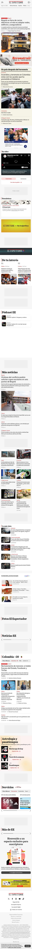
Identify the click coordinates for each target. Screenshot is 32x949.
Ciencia (3, 413)
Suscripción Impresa (16, 904)
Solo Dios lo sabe (6, 113)
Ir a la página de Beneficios (16, 872)
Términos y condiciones (16, 916)
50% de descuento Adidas (8, 795)
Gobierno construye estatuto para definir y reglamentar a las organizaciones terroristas (8, 270)
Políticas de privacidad (16, 918)
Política (3, 691)
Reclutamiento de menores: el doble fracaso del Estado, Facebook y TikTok (16, 668)
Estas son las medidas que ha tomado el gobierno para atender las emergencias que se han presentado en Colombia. (15, 83)
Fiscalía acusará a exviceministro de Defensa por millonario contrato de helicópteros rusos (23, 505)
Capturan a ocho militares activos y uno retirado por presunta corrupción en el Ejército (15, 424)
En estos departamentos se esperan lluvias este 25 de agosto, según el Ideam (21, 531)
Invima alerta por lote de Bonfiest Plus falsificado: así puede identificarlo (8, 463)
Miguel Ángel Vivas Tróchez (14, 31)
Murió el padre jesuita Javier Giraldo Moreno (20, 565)
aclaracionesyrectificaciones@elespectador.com (20, 932)
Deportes (9, 316)
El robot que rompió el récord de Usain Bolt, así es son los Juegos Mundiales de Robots (15, 416)
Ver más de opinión (15, 182)
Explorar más (15, 751)
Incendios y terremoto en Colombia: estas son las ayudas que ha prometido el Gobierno (16, 77)
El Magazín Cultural (5, 118)
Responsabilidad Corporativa (16, 914)
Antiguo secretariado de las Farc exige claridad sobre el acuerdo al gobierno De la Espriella (15, 709)
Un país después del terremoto (14, 69)
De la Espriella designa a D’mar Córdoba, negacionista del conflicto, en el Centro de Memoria (23, 696)
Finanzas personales (5, 500)
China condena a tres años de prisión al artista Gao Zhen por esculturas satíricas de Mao (14, 433)
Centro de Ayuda (16, 920)
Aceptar (28, 946)
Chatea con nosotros (17, 909)
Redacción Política (7, 703)
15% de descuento (25, 795)
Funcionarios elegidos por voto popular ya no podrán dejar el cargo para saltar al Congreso (20, 548)
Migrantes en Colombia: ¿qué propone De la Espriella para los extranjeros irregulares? (14, 171)
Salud (2, 460)
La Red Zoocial (4, 480)
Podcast (8, 322)
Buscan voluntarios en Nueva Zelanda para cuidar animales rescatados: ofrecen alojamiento (19, 557)
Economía (3, 72)
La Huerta (19, 480)
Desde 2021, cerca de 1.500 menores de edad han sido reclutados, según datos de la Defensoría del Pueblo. (14, 674)
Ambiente (13, 528)
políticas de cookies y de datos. (14, 947)
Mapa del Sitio (16, 902)
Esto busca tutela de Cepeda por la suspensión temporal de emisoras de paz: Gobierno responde (8, 696)
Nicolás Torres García (13, 711)
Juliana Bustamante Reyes (14, 720)
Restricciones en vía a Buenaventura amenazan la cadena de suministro (23, 463)
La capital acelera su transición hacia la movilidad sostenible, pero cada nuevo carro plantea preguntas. (15, 28)
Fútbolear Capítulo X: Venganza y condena (16, 317)
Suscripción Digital (16, 907)
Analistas (3, 715)
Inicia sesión (14, 210)
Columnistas (4, 111)
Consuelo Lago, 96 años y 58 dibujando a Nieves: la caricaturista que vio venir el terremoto (15, 120)
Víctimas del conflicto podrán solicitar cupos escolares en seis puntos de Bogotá (14, 379)
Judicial (3, 422)
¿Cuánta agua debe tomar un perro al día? (8, 483)
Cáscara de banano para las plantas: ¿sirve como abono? (23, 483)
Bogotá (9, 18)
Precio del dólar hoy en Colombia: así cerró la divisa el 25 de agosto (7, 503)
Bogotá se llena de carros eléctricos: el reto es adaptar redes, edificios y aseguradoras (15, 22)
